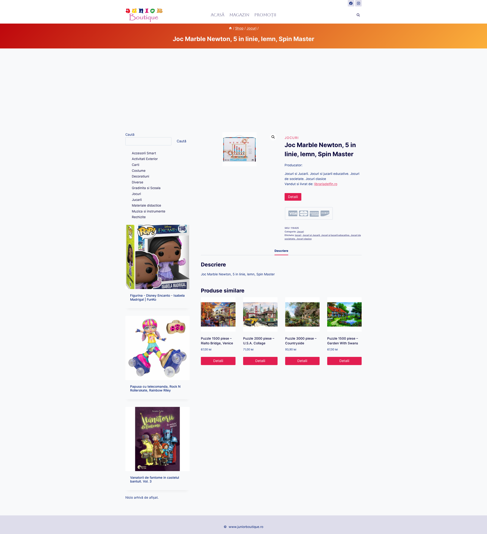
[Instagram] (358, 3)
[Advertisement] (243, 90)
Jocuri (292, 138)
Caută (129, 134)
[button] (273, 137)
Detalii (293, 197)
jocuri (298, 235)
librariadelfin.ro (325, 184)
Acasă (217, 15)
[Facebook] (351, 3)
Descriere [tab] (281, 251)
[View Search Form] (358, 15)
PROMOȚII (265, 15)
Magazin (239, 15)
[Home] (230, 28)
